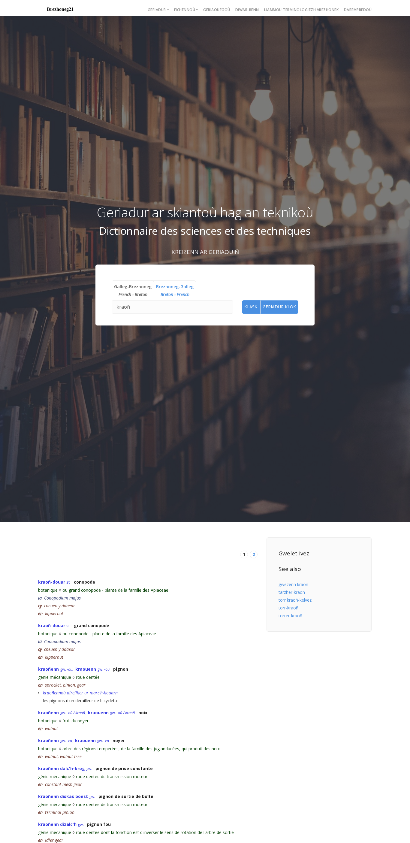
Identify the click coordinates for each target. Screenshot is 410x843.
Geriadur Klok (279, 307)
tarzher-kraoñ (292, 592)
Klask (250, 307)
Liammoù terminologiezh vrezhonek (301, 9)
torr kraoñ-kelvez (295, 600)
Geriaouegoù (216, 9)
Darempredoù (358, 9)
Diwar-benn (247, 9)
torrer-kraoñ (290, 615)
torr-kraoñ (288, 608)
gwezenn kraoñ (293, 584)
